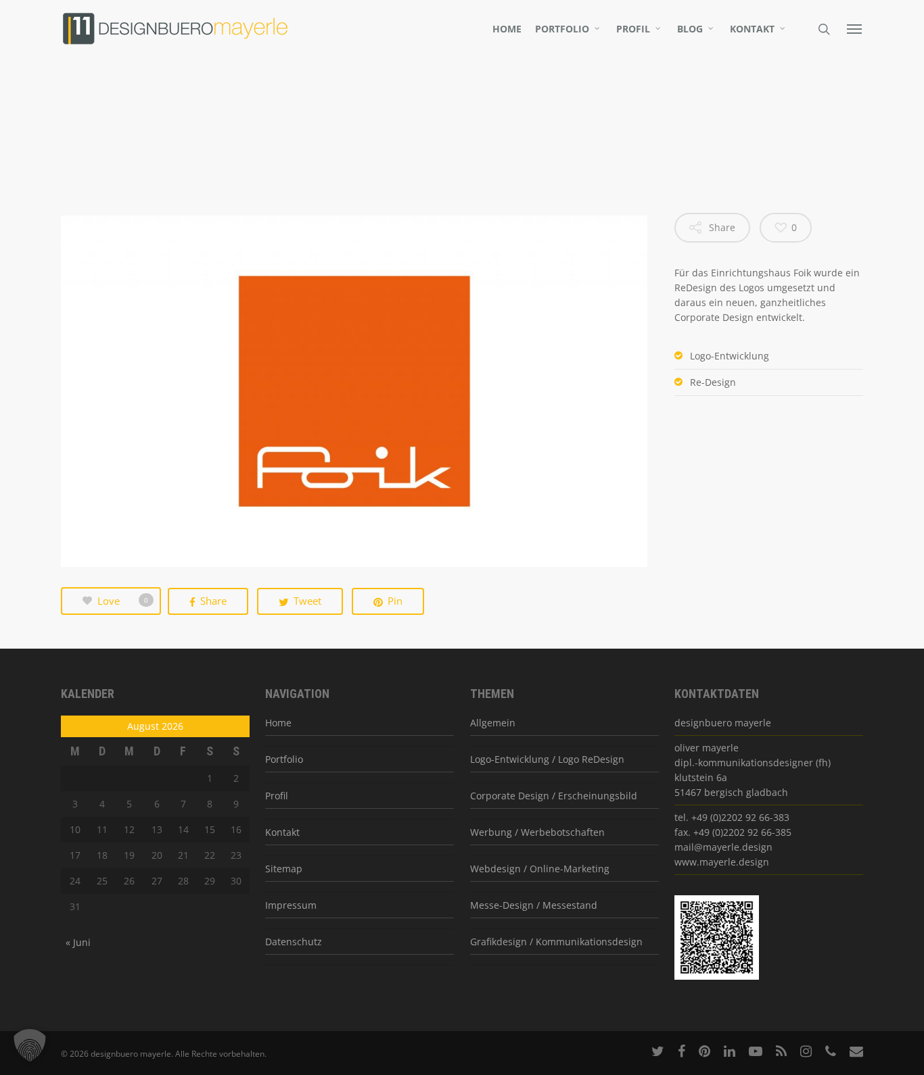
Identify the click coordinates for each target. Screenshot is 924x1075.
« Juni (78, 942)
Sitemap (283, 868)
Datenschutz (293, 941)
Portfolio (562, 29)
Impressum (291, 905)
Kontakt (752, 29)
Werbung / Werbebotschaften (537, 832)
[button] (30, 1045)
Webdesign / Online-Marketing (539, 868)
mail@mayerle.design (723, 847)
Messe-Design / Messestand (533, 905)
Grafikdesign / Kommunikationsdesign (556, 941)
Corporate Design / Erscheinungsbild (553, 795)
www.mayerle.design (721, 861)
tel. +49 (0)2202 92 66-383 (731, 817)
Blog (690, 29)
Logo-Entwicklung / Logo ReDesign (547, 759)
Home (507, 29)
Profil (633, 29)
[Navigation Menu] (855, 28)
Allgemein (492, 722)
